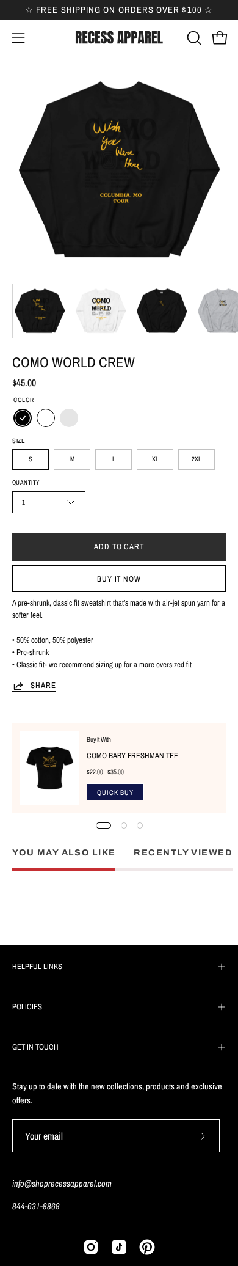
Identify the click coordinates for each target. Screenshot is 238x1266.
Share (43, 685)
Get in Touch (35, 1047)
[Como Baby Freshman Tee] (49, 768)
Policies (27, 1006)
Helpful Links (37, 966)
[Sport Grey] (69, 418)
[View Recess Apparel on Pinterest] (147, 1247)
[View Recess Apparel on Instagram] (91, 1247)
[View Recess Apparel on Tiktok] (119, 1247)
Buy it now (119, 579)
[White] (46, 418)
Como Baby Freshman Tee (132, 755)
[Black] (22, 418)
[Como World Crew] (39, 311)
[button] (192, 37)
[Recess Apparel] (119, 37)
